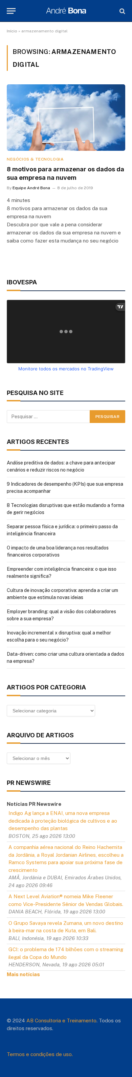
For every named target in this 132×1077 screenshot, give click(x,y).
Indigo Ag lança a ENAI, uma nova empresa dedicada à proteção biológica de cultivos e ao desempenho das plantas (62, 820)
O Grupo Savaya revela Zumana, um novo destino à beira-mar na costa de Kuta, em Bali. (65, 927)
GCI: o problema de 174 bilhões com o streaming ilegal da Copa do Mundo (65, 953)
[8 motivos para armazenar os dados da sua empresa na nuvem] (66, 117)
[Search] (121, 11)
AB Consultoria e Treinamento (61, 1020)
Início (12, 31)
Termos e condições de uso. (40, 1054)
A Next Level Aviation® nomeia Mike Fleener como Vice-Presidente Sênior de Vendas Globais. (65, 900)
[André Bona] (65, 11)
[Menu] (11, 11)
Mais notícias (23, 974)
